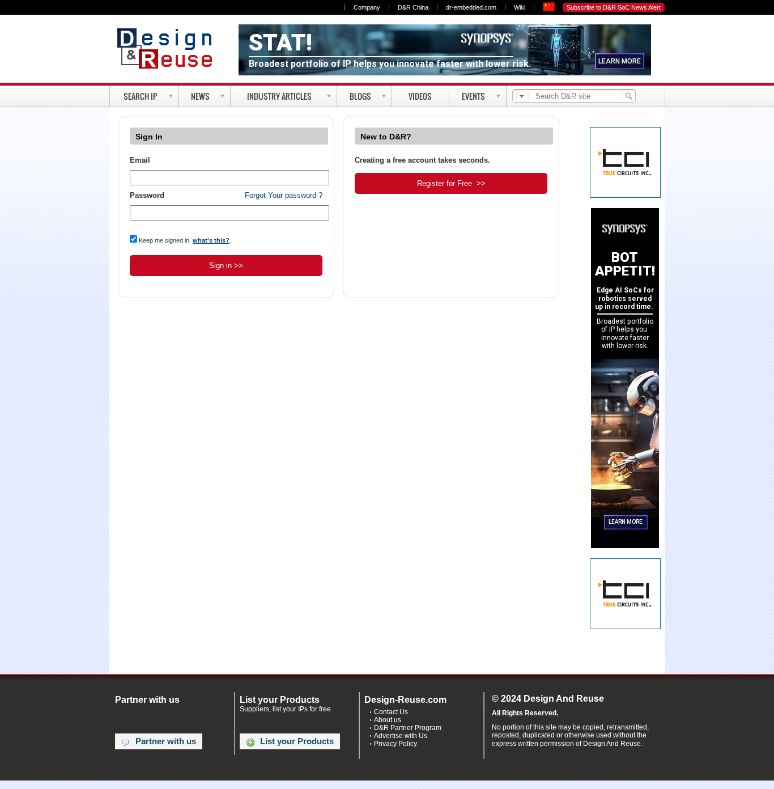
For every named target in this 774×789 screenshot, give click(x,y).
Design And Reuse (170, 48)
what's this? (211, 240)
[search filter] (522, 96)
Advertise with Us (400, 736)
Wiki (519, 7)
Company (367, 7)
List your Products (297, 741)
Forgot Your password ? (283, 195)
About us (387, 720)
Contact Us (391, 712)
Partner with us (165, 741)
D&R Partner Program (407, 728)
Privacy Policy (395, 744)
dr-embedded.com (471, 7)
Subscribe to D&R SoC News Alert (614, 7)
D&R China (413, 7)
